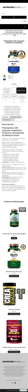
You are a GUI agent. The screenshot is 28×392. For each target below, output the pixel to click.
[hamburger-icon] (25, 27)
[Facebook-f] (12, 382)
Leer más (14, 238)
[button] (24, 1)
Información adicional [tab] (15, 117)
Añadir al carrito (21, 90)
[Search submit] (14, 17)
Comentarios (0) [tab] (6, 119)
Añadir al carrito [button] (14, 276)
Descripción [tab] (5, 117)
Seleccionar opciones (14, 314)
